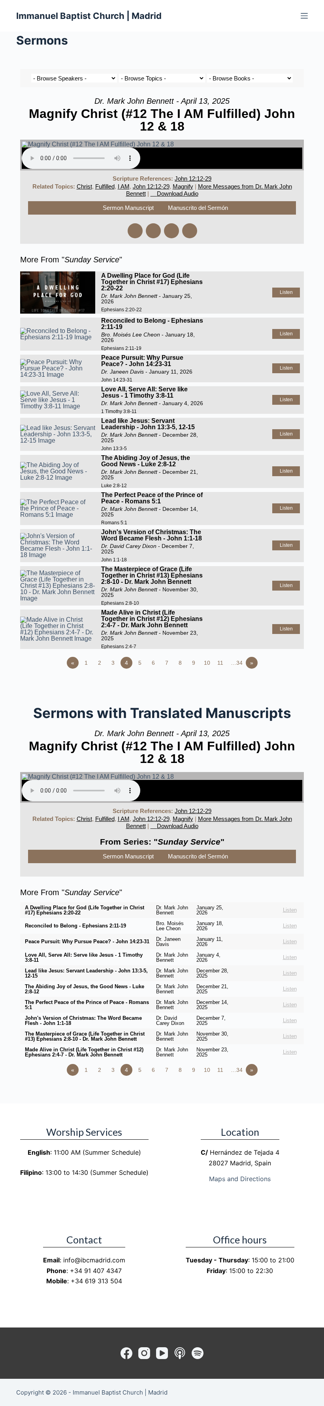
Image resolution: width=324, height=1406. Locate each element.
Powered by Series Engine (274, 684)
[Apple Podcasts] (180, 1353)
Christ (84, 186)
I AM (124, 186)
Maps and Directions (240, 1179)
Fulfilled (105, 186)
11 (220, 663)
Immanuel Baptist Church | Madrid (89, 16)
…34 (237, 663)
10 (207, 663)
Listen (286, 292)
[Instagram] (144, 1353)
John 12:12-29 (193, 178)
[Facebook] (126, 1353)
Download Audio (177, 193)
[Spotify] (197, 1353)
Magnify (183, 186)
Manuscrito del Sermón (198, 207)
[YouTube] (162, 1353)
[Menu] (304, 15)
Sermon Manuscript (128, 207)
